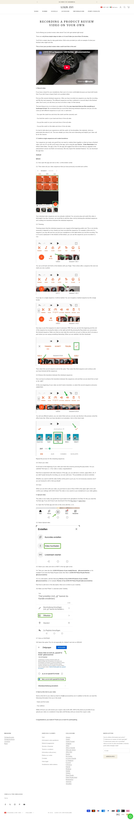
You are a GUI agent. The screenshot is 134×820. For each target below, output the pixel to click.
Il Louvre (68, 762)
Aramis (68, 739)
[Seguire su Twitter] (10, 804)
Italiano (29, 812)
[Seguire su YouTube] (24, 804)
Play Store (73, 501)
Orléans (68, 773)
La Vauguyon (69, 760)
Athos (67, 746)
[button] (109, 7)
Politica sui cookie (47, 755)
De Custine (69, 756)
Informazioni (78, 11)
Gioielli (54, 11)
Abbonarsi (110, 756)
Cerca (6, 798)
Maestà (68, 767)
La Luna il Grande (71, 758)
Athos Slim (69, 752)
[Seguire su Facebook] (5, 804)
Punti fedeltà (94, 11)
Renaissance (69, 779)
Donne (44, 11)
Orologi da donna (9, 739)
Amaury (68, 737)
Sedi (43, 737)
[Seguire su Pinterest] (19, 804)
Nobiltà (68, 771)
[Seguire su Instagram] (15, 804)
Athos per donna (71, 750)
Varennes (68, 781)
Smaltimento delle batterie (49, 764)
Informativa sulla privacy (49, 752)
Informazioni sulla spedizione (50, 740)
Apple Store (81, 501)
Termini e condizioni (47, 749)
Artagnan (68, 743)
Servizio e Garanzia (47, 746)
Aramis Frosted (70, 741)
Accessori (65, 11)
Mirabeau (68, 769)
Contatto (44, 758)
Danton (68, 754)
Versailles (69, 784)
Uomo (36, 11)
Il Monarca (69, 765)
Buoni (6, 743)
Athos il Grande (70, 748)
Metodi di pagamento (48, 743)
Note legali (45, 761)
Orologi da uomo (9, 737)
